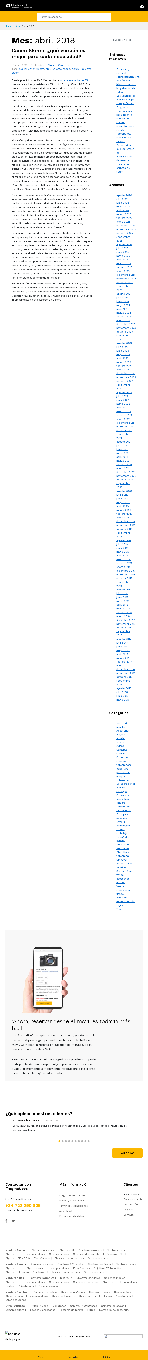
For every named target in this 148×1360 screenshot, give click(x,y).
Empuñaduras (42, 1258)
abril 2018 (122, 604)
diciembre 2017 (125, 619)
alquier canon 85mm (31, 68)
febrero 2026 (124, 217)
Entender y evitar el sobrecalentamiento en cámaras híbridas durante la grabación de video (128, 80)
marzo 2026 (123, 214)
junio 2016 (122, 695)
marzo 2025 (123, 263)
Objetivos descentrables (87, 1254)
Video (119, 909)
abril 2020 (122, 506)
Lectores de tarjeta (71, 1309)
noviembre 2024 (126, 278)
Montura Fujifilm (16, 1291)
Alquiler (52, 65)
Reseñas (121, 867)
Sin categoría (124, 871)
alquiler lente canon (58, 68)
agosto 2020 (124, 491)
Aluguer (120, 742)
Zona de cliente (133, 1199)
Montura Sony (14, 1263)
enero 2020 (123, 517)
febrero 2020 (124, 513)
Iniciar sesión (131, 1194)
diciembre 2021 (125, 422)
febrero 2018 (124, 612)
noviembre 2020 (126, 475)
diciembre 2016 (125, 669)
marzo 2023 (123, 362)
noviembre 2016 (126, 673)
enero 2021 (123, 468)
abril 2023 (122, 358)
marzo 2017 (123, 657)
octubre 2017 (124, 627)
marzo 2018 (123, 608)
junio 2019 (122, 547)
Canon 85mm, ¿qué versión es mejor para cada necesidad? (48, 54)
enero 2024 (123, 320)
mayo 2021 (122, 453)
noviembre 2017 (126, 623)
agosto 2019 (123, 540)
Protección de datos (71, 1216)
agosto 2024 (124, 293)
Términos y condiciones (73, 1205)
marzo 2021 (123, 460)
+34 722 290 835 (23, 1205)
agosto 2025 (124, 244)
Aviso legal (65, 1211)
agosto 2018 (123, 589)
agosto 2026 (124, 195)
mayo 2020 (123, 502)
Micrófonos (59, 1305)
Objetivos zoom (88, 1295)
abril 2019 (122, 555)
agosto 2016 (123, 688)
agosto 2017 (123, 638)
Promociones (124, 863)
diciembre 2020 (125, 472)
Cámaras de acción (112, 1305)
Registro (128, 1209)
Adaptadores (76, 1258)
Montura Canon (15, 1250)
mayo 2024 (123, 305)
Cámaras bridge (14, 1309)
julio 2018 (122, 593)
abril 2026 (122, 210)
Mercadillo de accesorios (114, 1309)
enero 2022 (123, 418)
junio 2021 (122, 449)
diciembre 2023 (125, 324)
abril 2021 (122, 456)
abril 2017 (122, 654)
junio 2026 (122, 202)
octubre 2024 (124, 282)
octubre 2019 (124, 528)
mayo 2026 (123, 206)
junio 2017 (122, 646)
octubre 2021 (124, 430)
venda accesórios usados (122, 878)
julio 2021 (122, 445)
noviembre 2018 (126, 574)
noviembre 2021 (125, 426)
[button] (59, 1141)
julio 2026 (122, 198)
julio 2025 (122, 248)
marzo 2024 (123, 312)
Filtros (91, 1309)
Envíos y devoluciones (72, 1200)
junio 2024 (122, 301)
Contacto (129, 1214)
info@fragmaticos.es (18, 1199)
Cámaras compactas (85, 1282)
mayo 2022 (123, 403)
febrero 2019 (124, 563)
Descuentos (123, 810)
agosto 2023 (124, 343)
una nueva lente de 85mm (76, 80)
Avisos (120, 745)
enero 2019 (123, 566)
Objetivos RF (67, 1250)
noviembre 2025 (126, 229)
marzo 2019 (123, 559)
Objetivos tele (13, 1254)
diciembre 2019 (125, 521)
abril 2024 (122, 308)
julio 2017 (122, 642)
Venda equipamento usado (124, 890)
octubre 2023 (124, 331)
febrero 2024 (124, 316)
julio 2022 (122, 396)
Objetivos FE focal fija (107, 1268)
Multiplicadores (35, 1254)
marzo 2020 (123, 509)
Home (8, 26)
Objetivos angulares (91, 1250)
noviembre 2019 (126, 525)
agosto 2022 (124, 392)
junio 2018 (122, 597)
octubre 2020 (124, 479)
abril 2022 (122, 407)
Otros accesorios (98, 1258)
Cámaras (121, 749)
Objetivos (63, 65)
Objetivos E (40, 1272)
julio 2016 (122, 692)
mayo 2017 (123, 650)
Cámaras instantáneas (83, 1305)
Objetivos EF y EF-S (17, 1258)
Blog (17, 26)
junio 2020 (122, 498)
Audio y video (40, 1305)
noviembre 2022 (126, 377)
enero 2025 (123, 271)
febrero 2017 (124, 661)
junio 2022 (122, 399)
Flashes (59, 1258)
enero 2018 (123, 616)
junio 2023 (122, 350)
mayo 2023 (123, 354)
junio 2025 (122, 252)
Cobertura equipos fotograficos (124, 761)
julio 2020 (122, 494)
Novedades (123, 844)
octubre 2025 (124, 233)
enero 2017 (123, 665)
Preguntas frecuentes (72, 1195)
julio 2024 (122, 297)
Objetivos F (109, 1282)
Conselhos (122, 795)
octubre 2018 (124, 578)
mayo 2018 (123, 601)
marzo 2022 (123, 411)
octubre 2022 (124, 381)
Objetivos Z (65, 1277)
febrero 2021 (124, 464)
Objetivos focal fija (63, 1295)
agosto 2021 (123, 441)
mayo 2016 (123, 699)
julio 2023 (122, 346)
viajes (119, 905)
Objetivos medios (117, 1250)
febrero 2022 (124, 415)
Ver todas (127, 1153)
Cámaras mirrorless (43, 1250)
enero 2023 (123, 369)
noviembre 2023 (126, 327)
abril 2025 (122, 259)
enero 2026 (123, 221)
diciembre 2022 (125, 373)
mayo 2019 (123, 551)
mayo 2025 (123, 255)
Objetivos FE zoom (17, 1272)
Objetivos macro (59, 1254)
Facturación (130, 1204)
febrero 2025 (124, 267)
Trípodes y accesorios (42, 1309)
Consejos (121, 791)
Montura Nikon (14, 1277)
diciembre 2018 (125, 570)
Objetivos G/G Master (71, 1263)
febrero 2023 (124, 365)
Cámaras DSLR (115, 1254)
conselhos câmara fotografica (123, 803)
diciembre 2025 (125, 225)
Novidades (122, 848)
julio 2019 (122, 544)
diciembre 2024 (125, 274)
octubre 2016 (124, 676)
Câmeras (121, 753)
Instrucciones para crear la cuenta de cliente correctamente (125, 118)
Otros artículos (15, 1305)
